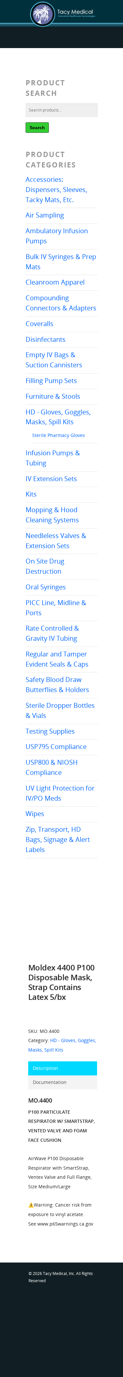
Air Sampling (45, 215)
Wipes (35, 813)
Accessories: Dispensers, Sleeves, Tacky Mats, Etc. (56, 189)
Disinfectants (46, 339)
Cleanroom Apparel (55, 282)
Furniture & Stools (53, 396)
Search (37, 127)
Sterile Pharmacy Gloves (58, 435)
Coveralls (39, 323)
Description (45, 1068)
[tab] (62, 1068)
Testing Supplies (50, 731)
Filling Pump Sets (51, 380)
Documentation (50, 1082)
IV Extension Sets (51, 478)
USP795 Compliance (56, 746)
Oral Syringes (46, 587)
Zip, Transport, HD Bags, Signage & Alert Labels (58, 839)
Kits (31, 494)
